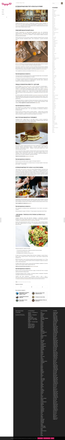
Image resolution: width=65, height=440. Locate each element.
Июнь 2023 (55, 335)
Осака (42, 382)
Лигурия (42, 360)
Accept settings (40, 438)
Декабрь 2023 (55, 328)
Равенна (53, 89)
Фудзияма (54, 117)
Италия (18, 2)
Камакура (53, 44)
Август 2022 (55, 347)
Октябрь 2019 (55, 382)
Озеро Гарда (54, 75)
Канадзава (54, 46)
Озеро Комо (54, 76)
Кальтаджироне (43, 346)
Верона (53, 26)
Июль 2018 (55, 398)
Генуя (53, 31)
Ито (41, 339)
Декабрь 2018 (55, 393)
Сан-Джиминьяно (55, 98)
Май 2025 (54, 314)
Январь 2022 (55, 354)
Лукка (53, 61)
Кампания (54, 45)
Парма (53, 82)
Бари (53, 17)
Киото (53, 52)
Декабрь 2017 (55, 406)
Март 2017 (55, 416)
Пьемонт (53, 88)
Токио (53, 110)
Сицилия (53, 104)
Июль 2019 (55, 385)
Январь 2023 (55, 341)
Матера (53, 63)
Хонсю (53, 120)
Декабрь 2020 (55, 365)
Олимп (29, 320)
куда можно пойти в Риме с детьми (28, 86)
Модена (53, 66)
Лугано (53, 60)
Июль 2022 (55, 348)
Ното (53, 74)
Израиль (53, 33)
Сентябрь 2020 (55, 369)
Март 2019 (55, 390)
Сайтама (53, 96)
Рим (23, 2)
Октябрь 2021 (55, 357)
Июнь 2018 (55, 399)
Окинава (53, 77)
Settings (52, 438)
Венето (53, 24)
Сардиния (42, 404)
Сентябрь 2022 (55, 346)
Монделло (54, 68)
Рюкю (42, 397)
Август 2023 (55, 333)
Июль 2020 (55, 371)
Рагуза (53, 90)
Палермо (53, 81)
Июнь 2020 (55, 372)
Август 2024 (55, 321)
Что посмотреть (55, 124)
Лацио (21, 2)
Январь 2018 (55, 405)
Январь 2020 (55, 378)
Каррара (53, 48)
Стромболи (54, 105)
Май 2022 (54, 350)
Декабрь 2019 (55, 379)
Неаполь (42, 375)
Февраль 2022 (55, 353)
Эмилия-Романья (55, 127)
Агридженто (54, 10)
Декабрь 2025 (55, 312)
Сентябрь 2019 (55, 383)
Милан (42, 368)
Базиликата (54, 16)
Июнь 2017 (55, 413)
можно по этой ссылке (40, 70)
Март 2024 (55, 325)
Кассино (42, 353)
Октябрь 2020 (55, 368)
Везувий (53, 23)
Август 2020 (55, 370)
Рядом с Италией (55, 95)
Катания (53, 51)
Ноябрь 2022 (55, 343)
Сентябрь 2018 (55, 397)
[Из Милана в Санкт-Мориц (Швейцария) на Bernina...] (0, 220)
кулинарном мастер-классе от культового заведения (30, 220)
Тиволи (53, 109)
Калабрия (53, 41)
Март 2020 (55, 376)
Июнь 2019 (55, 386)
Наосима (53, 69)
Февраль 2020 (55, 377)
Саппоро (53, 99)
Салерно (53, 97)
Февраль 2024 (55, 326)
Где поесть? (54, 30)
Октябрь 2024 (55, 319)
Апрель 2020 (55, 375)
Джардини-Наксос (55, 32)
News (53, 9)
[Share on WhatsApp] (42, 287)
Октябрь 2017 (55, 408)
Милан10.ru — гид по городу (32, 319)
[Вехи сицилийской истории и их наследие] (64, 220)
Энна (53, 128)
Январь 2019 (55, 392)
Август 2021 (55, 358)
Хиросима (54, 118)
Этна (53, 131)
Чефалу (53, 121)
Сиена (53, 102)
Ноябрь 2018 (55, 394)
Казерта (53, 39)
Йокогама (54, 38)
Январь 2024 (55, 327)
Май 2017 (54, 414)
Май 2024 (54, 324)
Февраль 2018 (55, 404)
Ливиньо (53, 55)
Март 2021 (55, 363)
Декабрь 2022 (55, 342)
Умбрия (53, 113)
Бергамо (53, 18)
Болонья (53, 19)
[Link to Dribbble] (6, 17)
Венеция (53, 25)
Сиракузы (54, 103)
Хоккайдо (53, 119)
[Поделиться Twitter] (31, 287)
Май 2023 (54, 336)
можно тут (29, 203)
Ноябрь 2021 (55, 356)
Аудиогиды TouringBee (56, 15)
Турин (53, 112)
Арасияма (42, 317)
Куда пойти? (54, 53)
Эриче (42, 433)
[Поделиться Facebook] (21, 287)
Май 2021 (54, 361)
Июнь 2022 (55, 349)
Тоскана (53, 111)
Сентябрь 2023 (55, 332)
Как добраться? (54, 40)
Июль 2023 (55, 334)
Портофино (42, 390)
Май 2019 (54, 387)
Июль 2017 (55, 412)
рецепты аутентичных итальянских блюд (24, 278)
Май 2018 (54, 400)
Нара (53, 70)
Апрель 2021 (55, 362)
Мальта (53, 62)
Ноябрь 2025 (55, 313)
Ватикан (53, 22)
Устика (53, 114)
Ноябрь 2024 (55, 318)
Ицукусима (54, 37)
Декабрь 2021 (55, 355)
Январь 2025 (55, 317)
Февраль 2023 (55, 340)
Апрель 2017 (55, 415)
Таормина (53, 106)
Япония (53, 132)
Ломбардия (54, 59)
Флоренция (42, 419)
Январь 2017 (55, 419)
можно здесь (37, 102)
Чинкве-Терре (43, 426)
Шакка (53, 125)
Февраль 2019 (55, 391)
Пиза (53, 84)
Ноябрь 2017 (55, 407)
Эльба (53, 126)
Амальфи (53, 11)
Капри (53, 47)
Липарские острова (44, 361)
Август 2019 (55, 384)
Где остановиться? (55, 29)
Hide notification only (47, 438)
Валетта (42, 324)
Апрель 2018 (55, 401)
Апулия (53, 12)
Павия (53, 80)
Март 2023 (55, 339)
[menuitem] (7, 10)
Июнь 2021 (55, 360)
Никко (53, 73)
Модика (53, 67)
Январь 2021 (55, 364)
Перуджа (53, 83)
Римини (53, 92)
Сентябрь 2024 (55, 320)
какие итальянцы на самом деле (26, 169)
